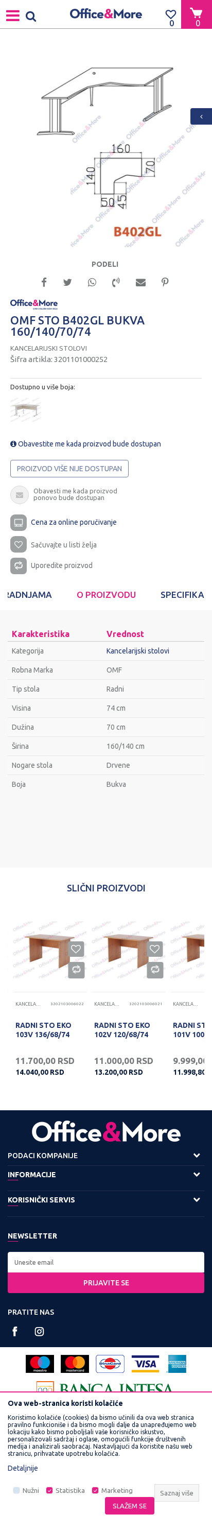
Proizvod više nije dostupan (69, 469)
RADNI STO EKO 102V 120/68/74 (122, 1030)
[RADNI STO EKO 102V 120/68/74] (128, 950)
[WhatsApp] (92, 281)
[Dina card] (110, 1364)
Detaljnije (23, 1468)
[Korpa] (196, 14)
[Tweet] (67, 281)
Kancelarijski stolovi (48, 348)
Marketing (117, 1490)
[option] (106, 148)
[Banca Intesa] (106, 1390)
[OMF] (34, 304)
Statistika (70, 1490)
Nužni (31, 1490)
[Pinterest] (165, 281)
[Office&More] (106, 14)
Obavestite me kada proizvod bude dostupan (88, 444)
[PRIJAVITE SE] (106, 1262)
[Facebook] (44, 281)
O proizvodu (106, 594)
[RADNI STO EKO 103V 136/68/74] (49, 950)
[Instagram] (39, 1331)
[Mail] (140, 281)
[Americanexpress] (176, 1364)
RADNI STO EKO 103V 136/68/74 (43, 1030)
